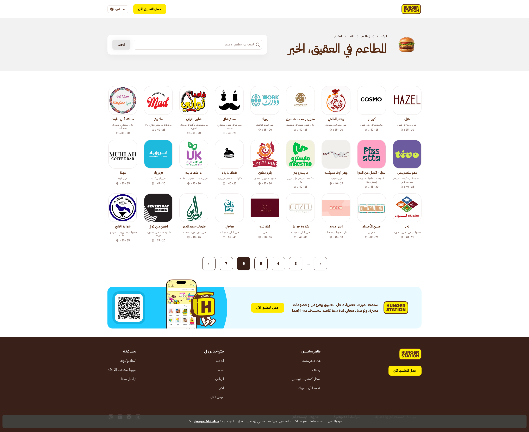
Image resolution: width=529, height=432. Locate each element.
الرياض (219, 379)
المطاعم (365, 36)
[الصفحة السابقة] (320, 263)
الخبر (351, 36)
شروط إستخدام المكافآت (121, 369)
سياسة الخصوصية (206, 421)
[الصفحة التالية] (209, 263)
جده (221, 369)
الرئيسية (382, 36)
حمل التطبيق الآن (149, 9)
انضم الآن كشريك (309, 388)
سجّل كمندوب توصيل (306, 379)
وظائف (316, 369)
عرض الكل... (216, 397)
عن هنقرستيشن (310, 360)
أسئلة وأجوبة (128, 360)
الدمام (220, 360)
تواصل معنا (128, 379)
